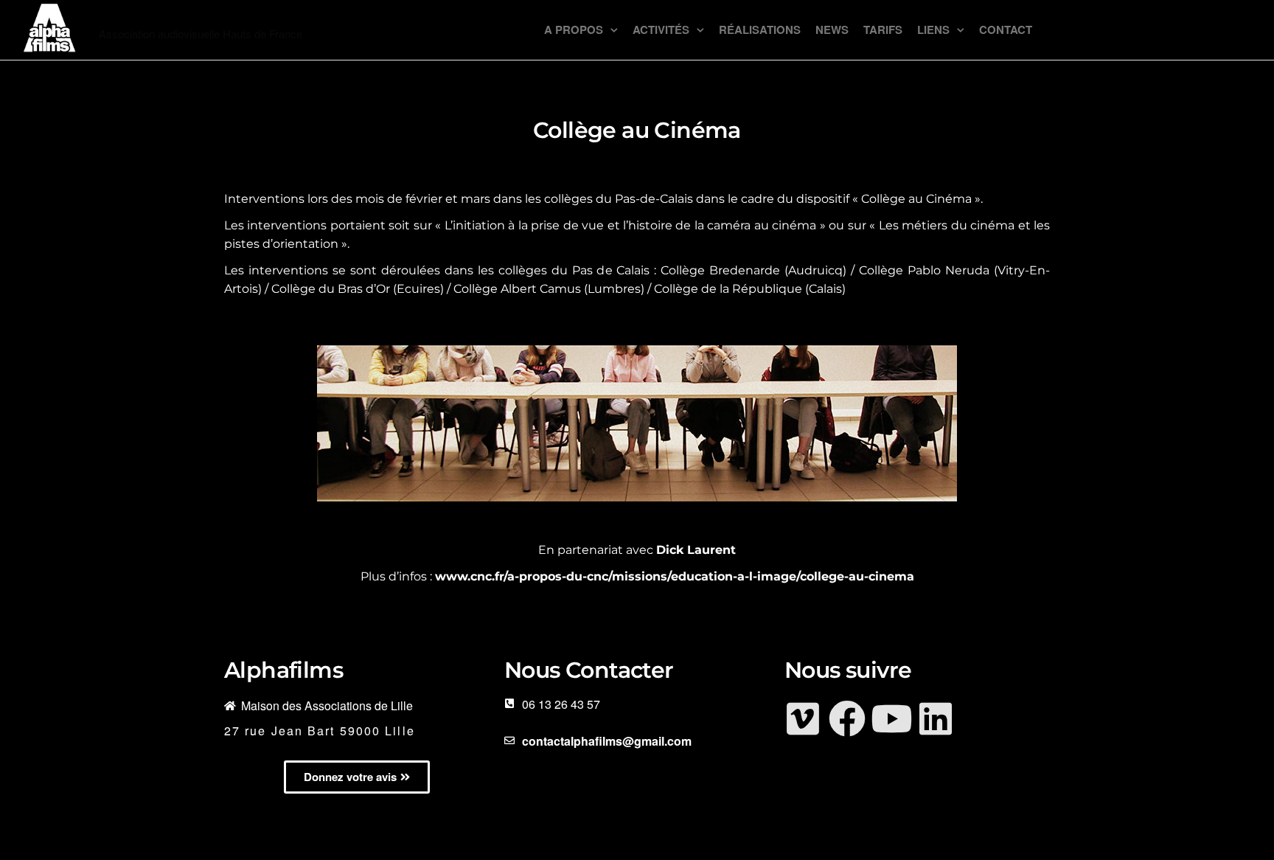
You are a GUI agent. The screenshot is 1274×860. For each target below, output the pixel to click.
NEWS (832, 29)
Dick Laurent (696, 550)
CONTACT (1005, 29)
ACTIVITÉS (661, 29)
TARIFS (882, 29)
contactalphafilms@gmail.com (607, 740)
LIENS (933, 29)
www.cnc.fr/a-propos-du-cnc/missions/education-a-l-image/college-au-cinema (674, 576)
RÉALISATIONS (760, 29)
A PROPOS (573, 29)
